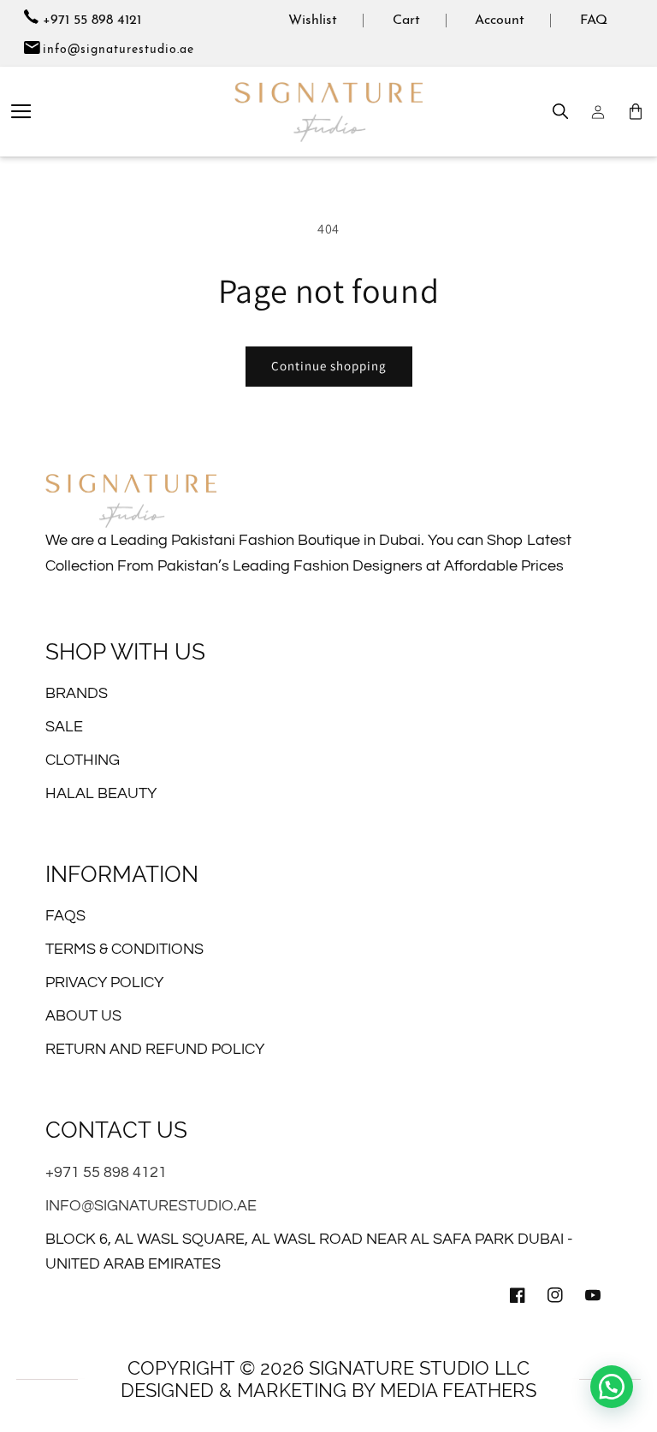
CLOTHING (82, 760)
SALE (64, 727)
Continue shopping (329, 366)
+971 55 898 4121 (89, 20)
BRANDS (76, 693)
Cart (406, 20)
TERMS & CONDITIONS (124, 949)
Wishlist (312, 20)
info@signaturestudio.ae (118, 50)
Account (499, 20)
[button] (21, 112)
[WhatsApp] (611, 1386)
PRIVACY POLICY (104, 982)
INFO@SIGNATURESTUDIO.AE (151, 1206)
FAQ (593, 20)
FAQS (65, 916)
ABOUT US (83, 1016)
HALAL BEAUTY (101, 793)
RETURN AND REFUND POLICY (154, 1049)
